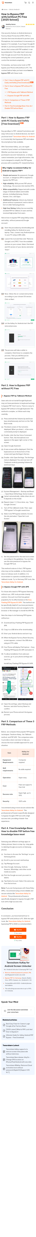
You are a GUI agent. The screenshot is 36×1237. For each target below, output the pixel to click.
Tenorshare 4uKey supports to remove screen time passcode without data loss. (17, 1051)
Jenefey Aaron (10, 24)
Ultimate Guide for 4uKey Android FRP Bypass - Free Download (19, 1036)
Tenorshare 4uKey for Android (24, 137)
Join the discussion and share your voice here (17, 1011)
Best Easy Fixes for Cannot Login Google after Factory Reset (18, 1025)
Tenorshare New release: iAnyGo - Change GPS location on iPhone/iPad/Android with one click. (19, 1059)
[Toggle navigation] (32, 2)
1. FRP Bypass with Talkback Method (20, 92)
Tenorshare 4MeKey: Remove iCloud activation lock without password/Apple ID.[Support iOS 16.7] (19, 1068)
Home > (5, 9)
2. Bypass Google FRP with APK (18, 96)
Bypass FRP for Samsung (13, 978)
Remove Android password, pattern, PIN (18, 972)
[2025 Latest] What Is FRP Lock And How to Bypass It (19, 1030)
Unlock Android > (14, 9)
